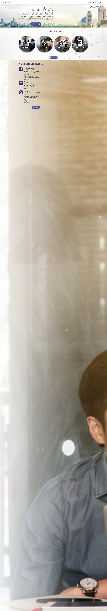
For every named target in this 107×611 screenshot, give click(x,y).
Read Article (27, 49)
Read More (53, 57)
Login (95, 2)
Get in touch (35, 24)
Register (89, 2)
